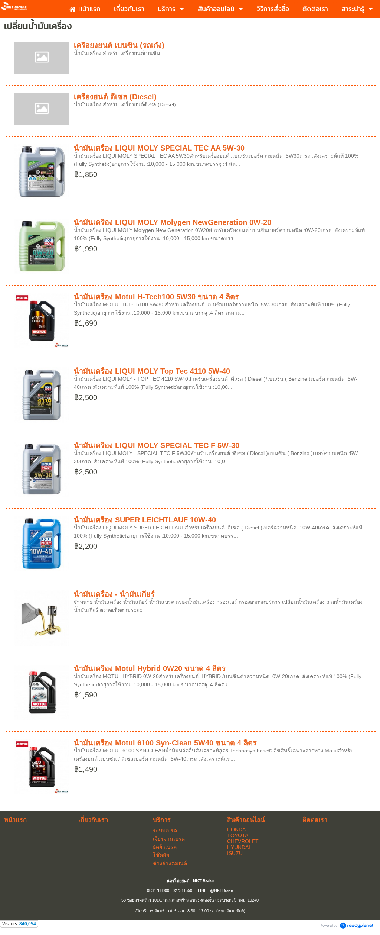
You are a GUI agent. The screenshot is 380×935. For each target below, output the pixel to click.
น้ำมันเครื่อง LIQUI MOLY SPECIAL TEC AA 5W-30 (159, 148)
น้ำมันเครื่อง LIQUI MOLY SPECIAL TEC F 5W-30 (156, 445)
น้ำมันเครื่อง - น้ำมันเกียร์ (114, 594)
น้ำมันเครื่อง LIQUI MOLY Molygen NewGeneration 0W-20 (172, 222)
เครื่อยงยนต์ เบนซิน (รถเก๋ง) (119, 45)
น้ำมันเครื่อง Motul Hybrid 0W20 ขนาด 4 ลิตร (150, 668)
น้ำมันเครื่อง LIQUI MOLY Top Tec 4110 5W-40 (152, 371)
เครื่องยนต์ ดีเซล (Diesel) (115, 97)
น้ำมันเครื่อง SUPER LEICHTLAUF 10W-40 (145, 520)
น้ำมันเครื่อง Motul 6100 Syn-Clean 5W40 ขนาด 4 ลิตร (165, 743)
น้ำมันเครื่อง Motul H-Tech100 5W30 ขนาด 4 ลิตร (156, 297)
